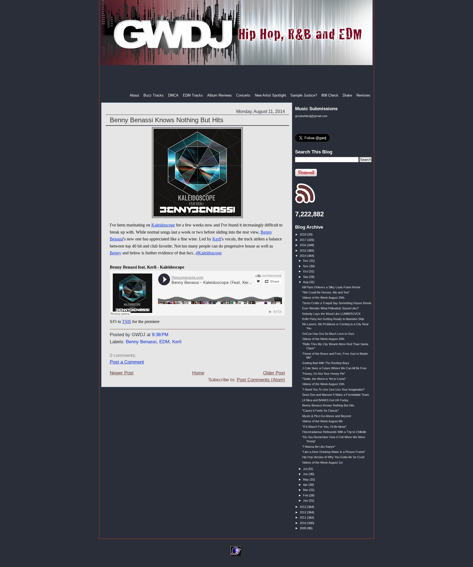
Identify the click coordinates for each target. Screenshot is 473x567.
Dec (306, 260)
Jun (306, 474)
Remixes (363, 95)
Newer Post (122, 373)
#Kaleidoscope (209, 253)
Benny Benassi (141, 341)
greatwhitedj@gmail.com (311, 116)
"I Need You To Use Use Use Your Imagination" (333, 389)
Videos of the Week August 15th (323, 384)
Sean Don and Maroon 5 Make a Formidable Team (335, 394)
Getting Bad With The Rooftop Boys (325, 363)
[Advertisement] (237, 79)
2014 (303, 255)
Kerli (216, 239)
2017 (303, 240)
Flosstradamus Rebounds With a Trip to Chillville (334, 432)
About (134, 95)
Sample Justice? (303, 95)
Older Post (274, 373)
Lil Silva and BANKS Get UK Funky (325, 400)
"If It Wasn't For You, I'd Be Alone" (324, 426)
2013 (303, 506)
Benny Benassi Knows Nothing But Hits (166, 120)
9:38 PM (160, 334)
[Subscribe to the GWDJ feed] (305, 202)
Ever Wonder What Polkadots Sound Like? (330, 308)
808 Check (329, 95)
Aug (306, 282)
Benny (115, 253)
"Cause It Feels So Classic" (320, 410)
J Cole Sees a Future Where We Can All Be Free (334, 368)
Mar (306, 490)
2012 (303, 512)
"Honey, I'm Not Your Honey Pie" (323, 373)
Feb (306, 495)
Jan (306, 500)
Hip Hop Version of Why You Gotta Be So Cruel (333, 457)
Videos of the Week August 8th (322, 421)
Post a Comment (127, 362)
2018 (303, 234)
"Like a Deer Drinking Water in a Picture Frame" (333, 451)
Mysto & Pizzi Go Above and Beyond (326, 416)
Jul (305, 468)
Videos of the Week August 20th (323, 339)
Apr (305, 484)
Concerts (243, 95)
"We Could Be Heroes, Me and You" (326, 292)
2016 (303, 245)
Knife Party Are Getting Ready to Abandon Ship (333, 319)
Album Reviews (219, 95)
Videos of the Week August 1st (322, 462)
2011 (303, 517)
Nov (306, 266)
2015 (303, 250)
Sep (306, 276)
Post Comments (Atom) (261, 379)
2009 (303, 528)
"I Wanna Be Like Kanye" (318, 446)
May (306, 479)
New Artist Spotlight (270, 95)
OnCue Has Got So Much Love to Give (328, 333)
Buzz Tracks (153, 95)
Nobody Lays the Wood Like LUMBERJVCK (331, 313)
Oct (306, 271)
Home (198, 373)
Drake (347, 95)
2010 (303, 523)
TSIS (126, 321)
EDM (164, 341)
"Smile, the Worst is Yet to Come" (324, 378)
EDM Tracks (193, 95)
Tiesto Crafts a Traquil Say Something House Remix (336, 303)
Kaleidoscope (163, 225)
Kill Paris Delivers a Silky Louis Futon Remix (331, 287)
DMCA (173, 95)
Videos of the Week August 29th (323, 297)
